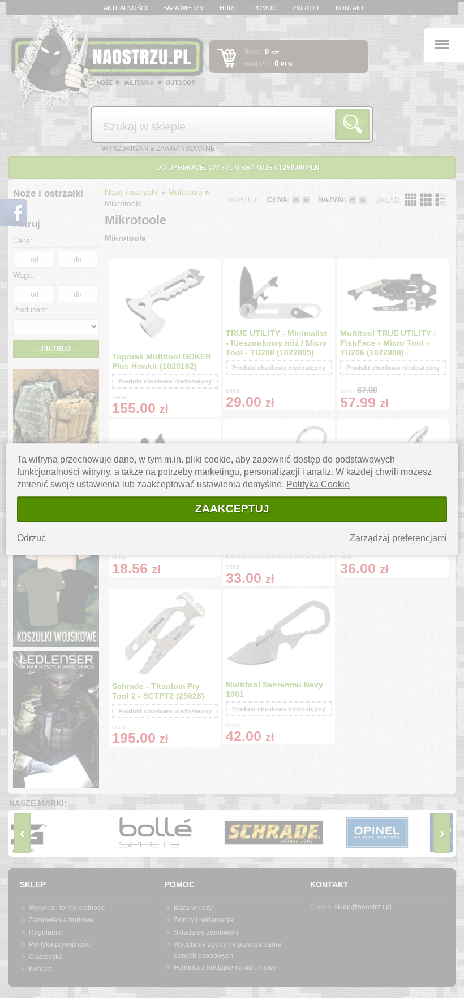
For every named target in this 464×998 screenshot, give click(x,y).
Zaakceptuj (232, 509)
